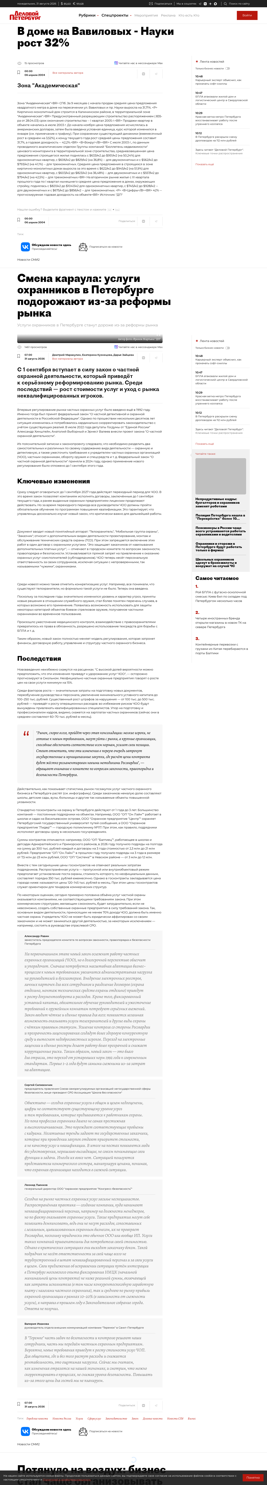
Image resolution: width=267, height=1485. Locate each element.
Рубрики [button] (88, 15)
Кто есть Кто (189, 15)
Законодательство (116, 1419)
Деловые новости (153, 1419)
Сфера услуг (94, 1419)
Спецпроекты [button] (116, 15)
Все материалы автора (67, 72)
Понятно (253, 1477)
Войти (247, 15)
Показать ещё (204, 164)
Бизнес (192, 1419)
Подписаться (163, 3)
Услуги (79, 1419)
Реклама (168, 15)
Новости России (61, 1419)
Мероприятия (146, 15)
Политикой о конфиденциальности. (67, 1479)
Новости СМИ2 (28, 259)
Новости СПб (175, 1419)
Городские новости (37, 1419)
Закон (135, 1419)
